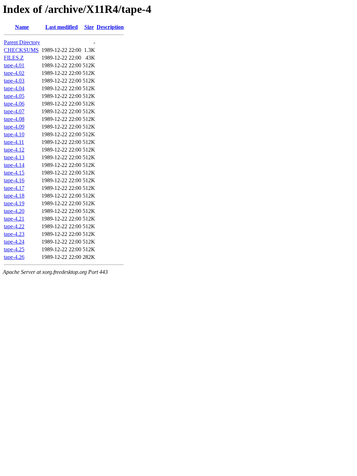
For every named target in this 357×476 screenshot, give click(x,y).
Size (89, 27)
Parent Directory (22, 42)
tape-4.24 (14, 242)
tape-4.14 (14, 165)
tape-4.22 (14, 226)
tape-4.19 (14, 203)
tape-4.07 (14, 111)
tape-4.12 (14, 150)
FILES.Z (14, 58)
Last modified (61, 27)
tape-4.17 (14, 188)
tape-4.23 (14, 234)
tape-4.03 (14, 81)
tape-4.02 (14, 73)
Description (110, 27)
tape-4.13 (14, 157)
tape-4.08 (14, 119)
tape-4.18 (14, 196)
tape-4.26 (14, 257)
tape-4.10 (14, 134)
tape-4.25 (14, 249)
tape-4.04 (14, 88)
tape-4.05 (14, 96)
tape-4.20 (14, 211)
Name (22, 27)
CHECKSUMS (21, 50)
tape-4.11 (14, 142)
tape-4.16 (14, 180)
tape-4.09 (14, 127)
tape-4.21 (14, 219)
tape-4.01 (14, 65)
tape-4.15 (14, 173)
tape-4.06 (14, 104)
